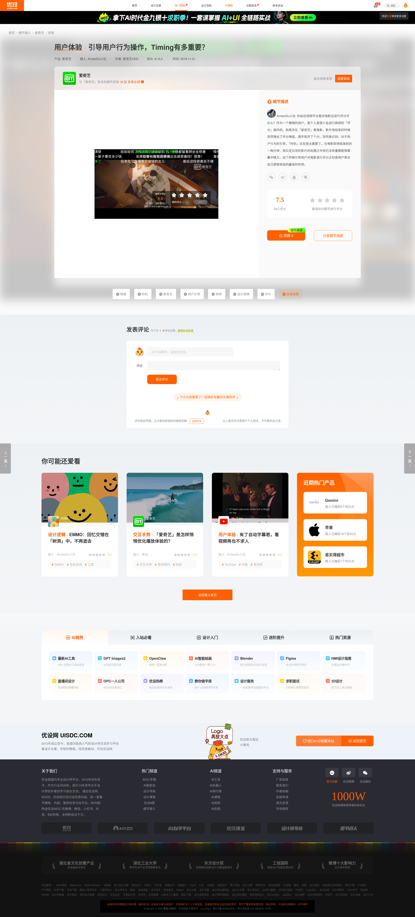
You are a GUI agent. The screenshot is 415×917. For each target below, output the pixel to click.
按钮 (177, 564)
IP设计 (147, 885)
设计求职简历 (201, 894)
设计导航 (149, 791)
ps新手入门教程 (169, 894)
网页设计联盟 (87, 894)
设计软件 (156, 889)
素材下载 (350, 885)
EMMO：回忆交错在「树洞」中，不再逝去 (78, 537)
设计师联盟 (58, 894)
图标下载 (186, 894)
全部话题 (292, 294)
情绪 (122, 294)
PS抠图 (362, 885)
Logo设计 (312, 889)
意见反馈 (282, 803)
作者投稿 (282, 791)
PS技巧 (299, 889)
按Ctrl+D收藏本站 (320, 740)
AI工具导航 (342, 894)
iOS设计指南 (285, 889)
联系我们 (282, 785)
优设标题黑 (274, 885)
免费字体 (260, 885)
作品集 (287, 885)
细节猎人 (25, 32)
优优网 (45, 894)
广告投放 (282, 779)
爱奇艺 (40, 32)
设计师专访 (121, 889)
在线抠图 (153, 894)
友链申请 (282, 797)
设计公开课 (238, 889)
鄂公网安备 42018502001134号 (254, 908)
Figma (193, 885)
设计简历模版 (239, 894)
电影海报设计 (257, 894)
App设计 (287, 894)
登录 (389, 16)
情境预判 (162, 564)
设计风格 (355, 894)
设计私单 (324, 889)
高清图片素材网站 (332, 885)
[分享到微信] (271, 177)
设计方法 (368, 894)
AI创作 (328, 894)
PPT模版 (46, 889)
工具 (89, 564)
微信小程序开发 (88, 889)
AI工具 (215, 779)
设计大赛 (247, 885)
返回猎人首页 (207, 595)
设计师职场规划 (220, 894)
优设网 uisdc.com (67, 735)
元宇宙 (158, 885)
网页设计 (136, 885)
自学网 (142, 894)
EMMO (58, 564)
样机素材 (168, 889)
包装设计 (222, 885)
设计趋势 (300, 894)
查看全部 (134, 82)
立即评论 (197, 421)
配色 (132, 889)
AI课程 (215, 797)
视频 (218, 294)
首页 (12, 32)
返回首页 (359, 740)
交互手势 (144, 564)
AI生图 (215, 808)
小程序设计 (106, 889)
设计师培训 (253, 889)
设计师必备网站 (220, 889)
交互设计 (115, 894)
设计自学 (352, 889)
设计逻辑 (242, 294)
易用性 (257, 564)
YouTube (229, 564)
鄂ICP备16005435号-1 (225, 908)
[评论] (213, 365)
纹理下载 (59, 889)
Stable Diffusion (92, 885)
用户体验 (235, 885)
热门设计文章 (121, 885)
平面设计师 (129, 894)
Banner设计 (273, 894)
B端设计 (182, 885)
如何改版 (143, 889)
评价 (267, 294)
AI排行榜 (216, 791)
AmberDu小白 (97, 59)
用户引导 (193, 294)
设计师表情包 (315, 894)
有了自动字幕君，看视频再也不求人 (248, 537)
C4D (201, 885)
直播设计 (170, 885)
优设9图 (149, 803)
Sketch (180, 889)
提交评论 (162, 379)
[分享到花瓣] (305, 177)
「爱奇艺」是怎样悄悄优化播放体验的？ (163, 537)
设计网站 (72, 894)
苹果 (304, 885)
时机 (144, 294)
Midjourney (75, 885)
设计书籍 (204, 889)
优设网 (364, 889)
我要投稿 (343, 78)
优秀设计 (102, 894)
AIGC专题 (149, 779)
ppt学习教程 (269, 889)
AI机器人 (216, 785)
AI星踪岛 (149, 785)
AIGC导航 (61, 885)
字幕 (243, 564)
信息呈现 (74, 564)
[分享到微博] (283, 177)
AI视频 (215, 803)
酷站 (296, 885)
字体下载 (72, 889)
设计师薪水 (338, 889)
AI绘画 (107, 885)
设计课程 (149, 797)
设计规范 (314, 885)
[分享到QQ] (294, 177)
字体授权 (282, 808)
